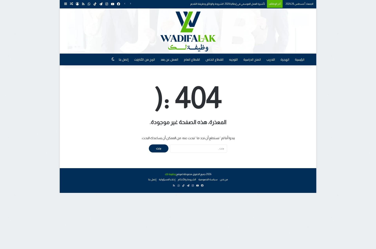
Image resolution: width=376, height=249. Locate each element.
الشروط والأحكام (187, 179)
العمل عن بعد (169, 59)
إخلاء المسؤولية (167, 179)
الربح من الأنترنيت (144, 59)
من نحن (224, 179)
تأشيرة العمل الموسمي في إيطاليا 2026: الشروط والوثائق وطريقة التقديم (227, 3)
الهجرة (285, 59)
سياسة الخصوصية (208, 179)
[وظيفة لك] (188, 31)
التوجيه (233, 59)
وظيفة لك (170, 174)
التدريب (271, 59)
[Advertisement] (258, 220)
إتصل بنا (124, 59)
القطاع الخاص (215, 59)
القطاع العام (192, 59)
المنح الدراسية (252, 59)
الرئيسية (300, 59)
